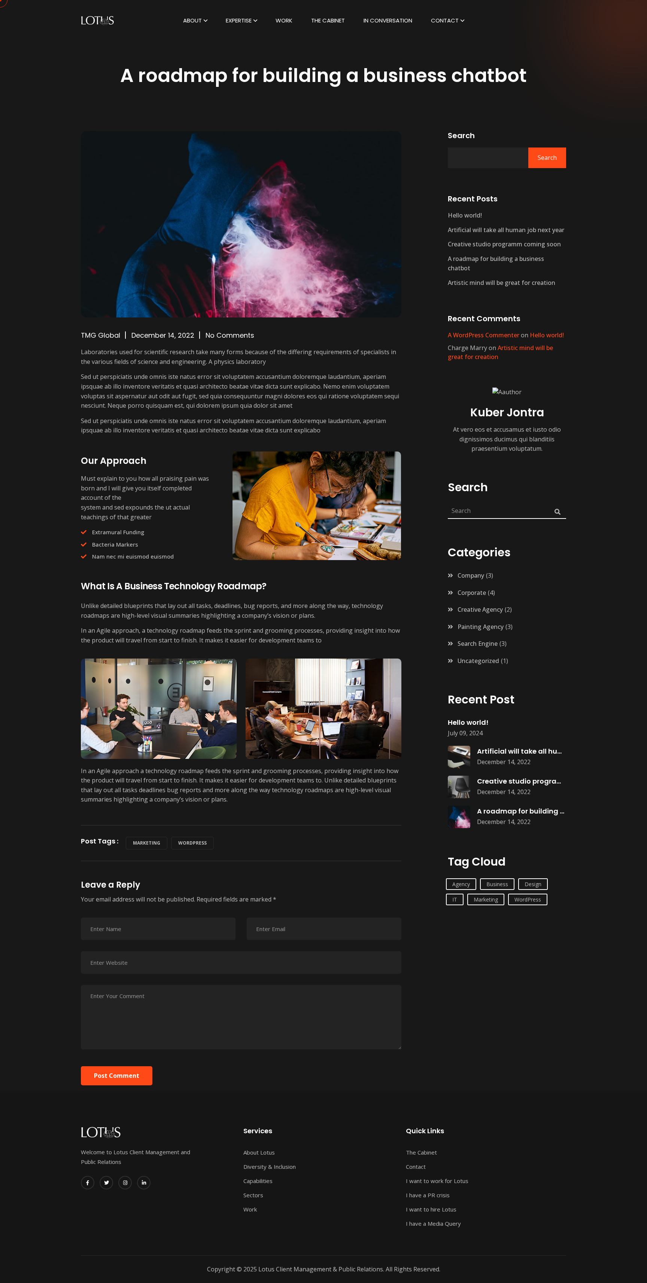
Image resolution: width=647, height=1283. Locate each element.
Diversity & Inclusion (269, 1166)
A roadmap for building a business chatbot (496, 264)
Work (284, 20)
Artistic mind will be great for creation (501, 283)
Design (533, 884)
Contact (445, 20)
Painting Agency (481, 627)
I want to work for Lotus (437, 1181)
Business (497, 884)
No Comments (230, 335)
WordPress (192, 843)
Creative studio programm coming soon (504, 244)
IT (454, 899)
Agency (461, 884)
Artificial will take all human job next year (506, 230)
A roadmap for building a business (537, 811)
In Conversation (388, 20)
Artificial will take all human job (531, 751)
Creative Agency (480, 609)
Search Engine (478, 643)
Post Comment (116, 1075)
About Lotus (259, 1152)
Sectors (253, 1195)
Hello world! (465, 215)
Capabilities (258, 1181)
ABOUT (192, 20)
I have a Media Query (433, 1223)
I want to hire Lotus (431, 1209)
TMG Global (100, 335)
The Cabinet (328, 20)
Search (461, 135)
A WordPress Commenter (483, 335)
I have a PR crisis (428, 1195)
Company (471, 575)
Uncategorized (478, 661)
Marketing (146, 843)
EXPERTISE (239, 20)
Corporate (472, 593)
